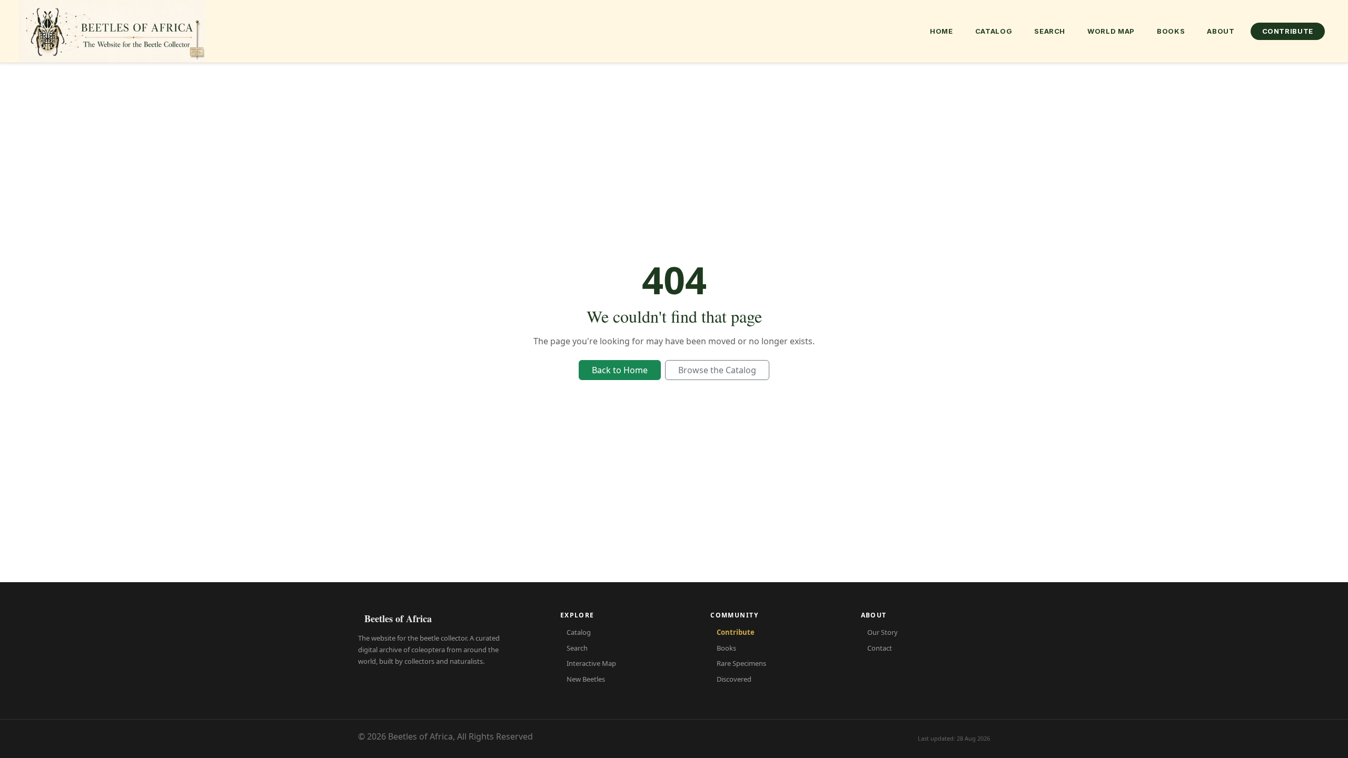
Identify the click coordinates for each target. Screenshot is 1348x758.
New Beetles (586, 679)
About (1220, 31)
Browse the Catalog (717, 370)
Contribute (1288, 31)
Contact (879, 648)
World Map (1111, 31)
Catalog (994, 31)
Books (1171, 31)
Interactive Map (591, 663)
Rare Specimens (741, 663)
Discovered (734, 679)
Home (941, 31)
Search (1049, 31)
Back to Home (620, 370)
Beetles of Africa (398, 618)
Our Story (882, 632)
